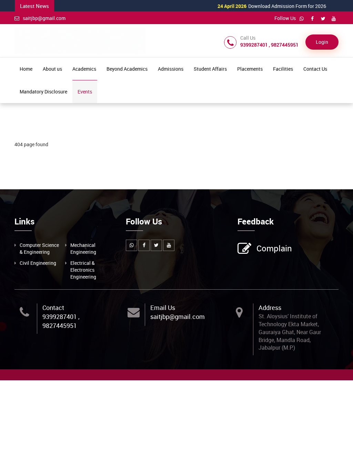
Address (270, 307)
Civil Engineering (38, 263)
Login (322, 42)
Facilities (283, 69)
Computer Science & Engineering (39, 248)
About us (52, 69)
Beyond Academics (127, 69)
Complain (274, 248)
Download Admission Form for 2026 (261, 6)
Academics (84, 69)
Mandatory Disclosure (43, 91)
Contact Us (315, 69)
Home (26, 69)
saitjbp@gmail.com (44, 18)
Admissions (170, 69)
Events (85, 91)
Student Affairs (210, 69)
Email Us (162, 307)
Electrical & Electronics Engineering (83, 270)
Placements (250, 69)
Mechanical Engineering (83, 248)
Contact (53, 307)
